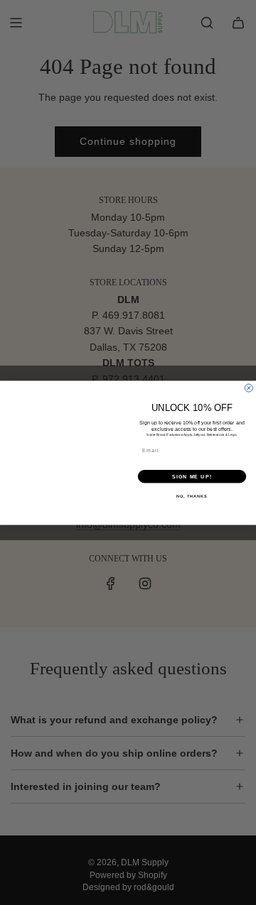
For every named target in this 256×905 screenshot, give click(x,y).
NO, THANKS (192, 495)
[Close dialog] (248, 388)
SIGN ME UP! (192, 476)
